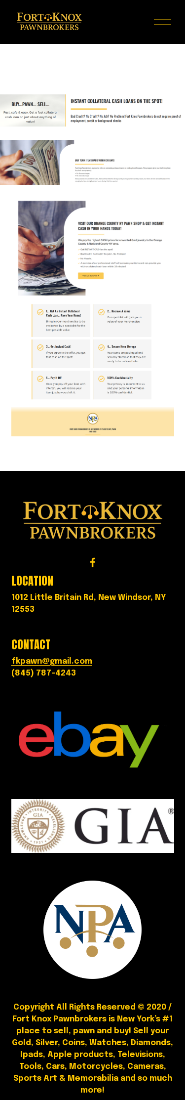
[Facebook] (93, 562)
